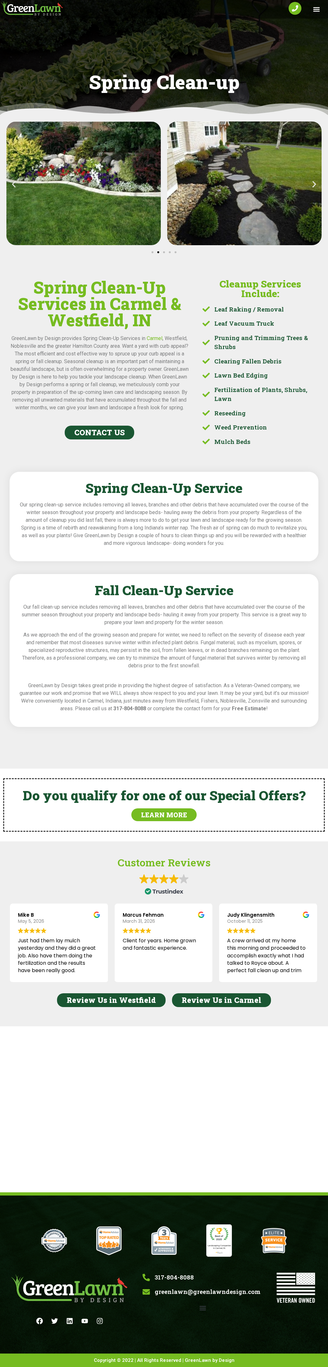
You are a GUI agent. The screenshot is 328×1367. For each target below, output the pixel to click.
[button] (316, 9)
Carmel (154, 338)
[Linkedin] (70, 1321)
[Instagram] (100, 1321)
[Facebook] (39, 1321)
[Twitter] (55, 1321)
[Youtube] (85, 1321)
